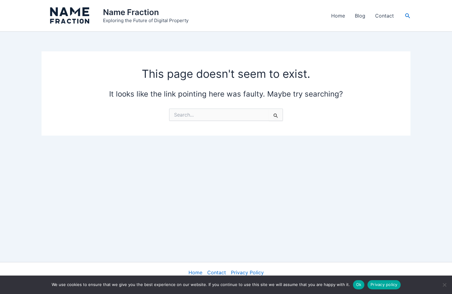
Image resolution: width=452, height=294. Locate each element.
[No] (444, 285)
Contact (384, 16)
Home (338, 16)
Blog (360, 16)
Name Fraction (131, 12)
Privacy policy (384, 284)
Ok (359, 284)
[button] (407, 16)
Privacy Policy (247, 272)
